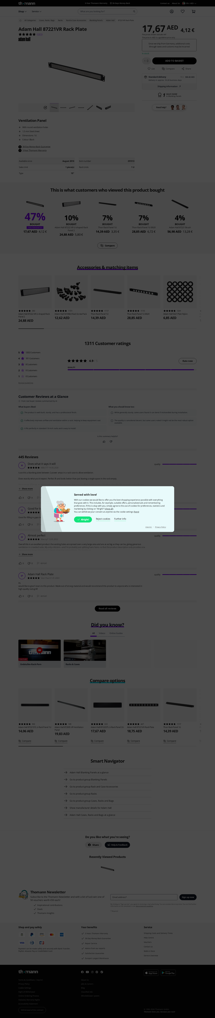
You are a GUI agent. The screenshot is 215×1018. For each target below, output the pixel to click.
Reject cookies (103, 518)
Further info (120, 518)
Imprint (148, 527)
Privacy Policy (160, 527)
